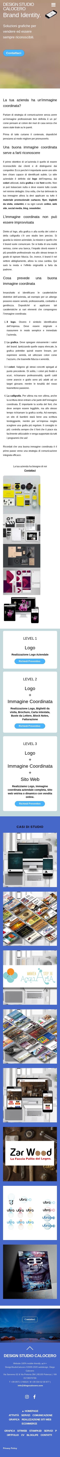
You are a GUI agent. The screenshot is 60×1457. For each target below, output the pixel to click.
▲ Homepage (30, 1411)
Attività (14, 1415)
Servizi (25, 1415)
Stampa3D (35, 1430)
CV (22, 1435)
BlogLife (32, 1435)
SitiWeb (22, 1430)
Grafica (9, 1430)
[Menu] (53, 4)
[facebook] (34, 1396)
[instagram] (27, 1396)
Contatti (46, 1435)
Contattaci (13, 53)
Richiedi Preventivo (30, 661)
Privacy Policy (10, 1448)
